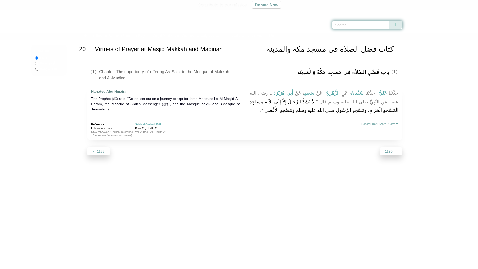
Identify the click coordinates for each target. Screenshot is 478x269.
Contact (255, 264)
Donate (271, 264)
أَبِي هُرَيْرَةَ (283, 93)
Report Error (369, 123)
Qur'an (416, 12)
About (186, 264)
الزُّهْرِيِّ (333, 93)
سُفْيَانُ (357, 93)
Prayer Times (449, 12)
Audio (466, 12)
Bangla (49, 69)
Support (215, 264)
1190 (389, 151)
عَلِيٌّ (383, 93)
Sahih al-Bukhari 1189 (148, 124)
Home (88, 36)
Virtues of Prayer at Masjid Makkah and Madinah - (188, 36)
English (45, 58)
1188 (100, 151)
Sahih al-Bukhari (108, 36)
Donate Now (266, 5)
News (200, 264)
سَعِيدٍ (309, 93)
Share (382, 123)
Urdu (47, 63)
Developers (235, 264)
